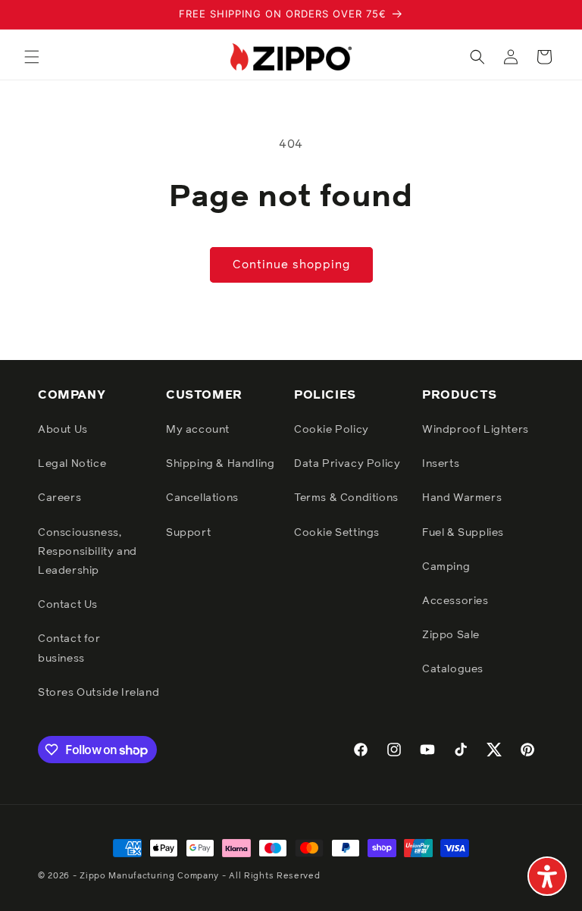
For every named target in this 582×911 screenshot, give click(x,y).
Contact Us (68, 605)
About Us (63, 429)
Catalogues (452, 669)
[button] (31, 57)
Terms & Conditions (346, 498)
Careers (59, 498)
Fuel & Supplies (463, 533)
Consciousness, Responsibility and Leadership (87, 552)
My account (198, 429)
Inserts (440, 464)
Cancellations (202, 498)
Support (188, 533)
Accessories (455, 601)
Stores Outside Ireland (98, 692)
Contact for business (69, 648)
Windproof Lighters (475, 429)
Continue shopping (291, 265)
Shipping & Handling (220, 464)
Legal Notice (72, 464)
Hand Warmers (462, 498)
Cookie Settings (337, 533)
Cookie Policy (331, 429)
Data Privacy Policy (347, 464)
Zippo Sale (451, 635)
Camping (446, 567)
